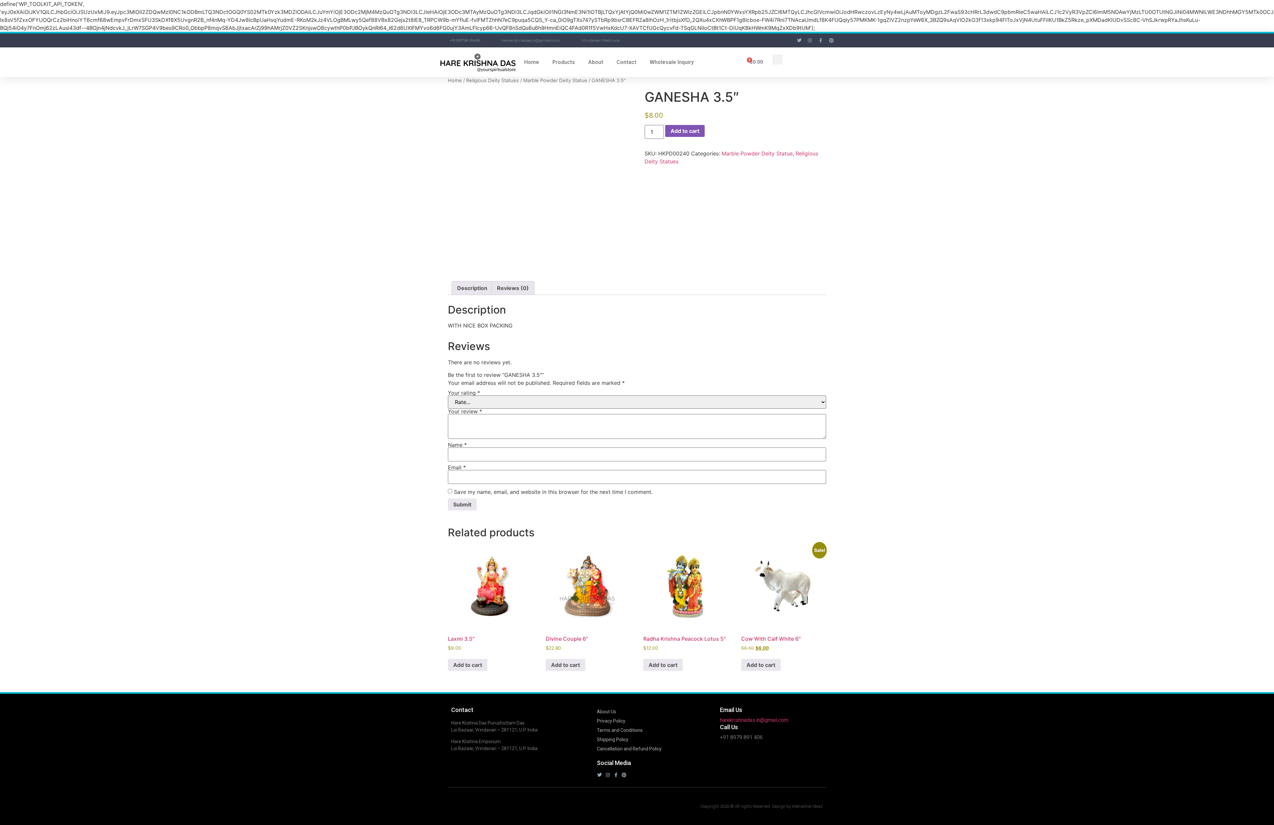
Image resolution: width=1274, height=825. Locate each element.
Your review (465, 411)
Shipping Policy (612, 739)
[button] (777, 59)
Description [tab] (472, 288)
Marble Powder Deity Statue (555, 81)
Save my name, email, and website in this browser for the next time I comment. (553, 492)
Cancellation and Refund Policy (629, 748)
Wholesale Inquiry (672, 62)
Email (457, 467)
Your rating (464, 392)
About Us (606, 711)
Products (563, 62)
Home (531, 62)
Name (457, 444)
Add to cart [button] (467, 665)
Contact (626, 62)
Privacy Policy (611, 721)
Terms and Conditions (620, 730)
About (595, 62)
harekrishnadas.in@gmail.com (754, 720)
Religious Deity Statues (492, 81)
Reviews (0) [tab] (513, 288)
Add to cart (685, 131)
